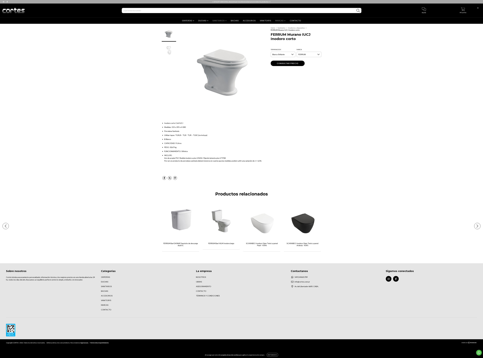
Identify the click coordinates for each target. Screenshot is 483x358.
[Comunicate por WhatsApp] (479, 352)
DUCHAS (202, 20)
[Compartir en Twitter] (170, 179)
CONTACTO (295, 20)
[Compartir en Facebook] (164, 179)
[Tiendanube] (469, 343)
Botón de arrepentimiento (99, 343)
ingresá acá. (84, 343)
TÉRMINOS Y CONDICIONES (208, 296)
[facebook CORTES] (7, 2)
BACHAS (235, 20)
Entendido (272, 355)
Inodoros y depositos (296, 28)
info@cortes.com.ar (302, 282)
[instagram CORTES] (4, 2)
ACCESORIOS (249, 20)
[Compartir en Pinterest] (175, 179)
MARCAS (279, 20)
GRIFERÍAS (187, 20)
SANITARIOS (219, 20)
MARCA (299, 49)
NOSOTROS (201, 277)
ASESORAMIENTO (203, 286)
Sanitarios (281, 28)
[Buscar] (358, 11)
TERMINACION (276, 49)
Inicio (273, 28)
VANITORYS (265, 20)
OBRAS (199, 282)
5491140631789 (301, 277)
